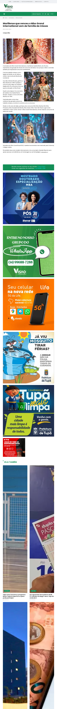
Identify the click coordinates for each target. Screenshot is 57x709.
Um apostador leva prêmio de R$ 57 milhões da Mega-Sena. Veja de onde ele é (42, 596)
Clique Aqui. (41, 166)
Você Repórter (37, 14)
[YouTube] (48, 14)
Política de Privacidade (27, 1)
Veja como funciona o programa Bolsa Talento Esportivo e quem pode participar (14, 596)
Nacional (33, 590)
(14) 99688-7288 (40, 168)
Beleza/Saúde (19, 17)
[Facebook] (43, 14)
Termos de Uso (38, 1)
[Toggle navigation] (4, 14)
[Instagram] (45, 14)
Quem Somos (16, 1)
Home (10, 1)
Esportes (7, 590)
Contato (46, 1)
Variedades (11, 17)
